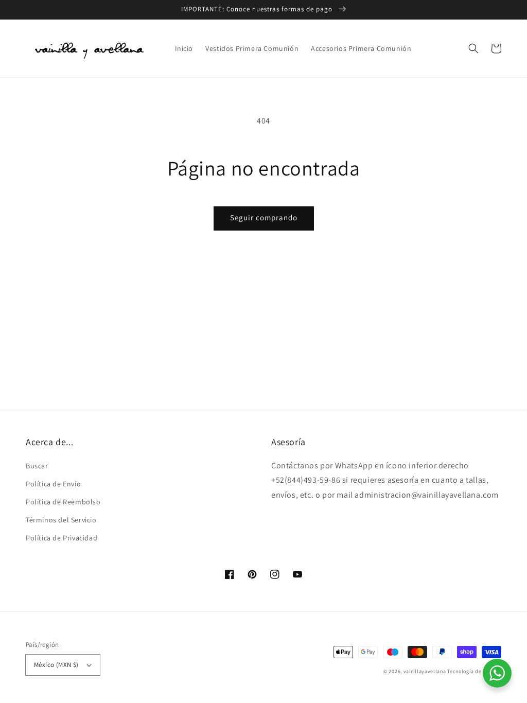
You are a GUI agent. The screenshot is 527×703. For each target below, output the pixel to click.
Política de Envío (53, 483)
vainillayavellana (424, 671)
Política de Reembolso (63, 501)
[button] (473, 48)
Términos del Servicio (61, 519)
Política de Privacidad (61, 537)
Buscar (37, 465)
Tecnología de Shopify (474, 671)
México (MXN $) (56, 664)
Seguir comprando (263, 217)
